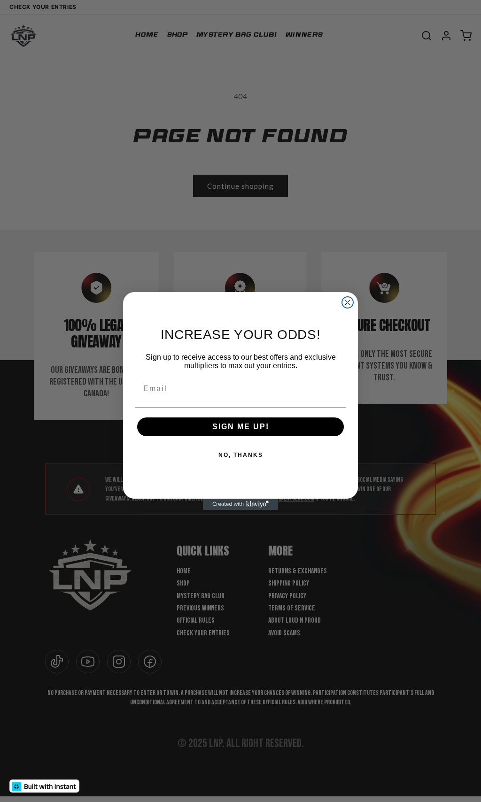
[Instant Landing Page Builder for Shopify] (44, 786)
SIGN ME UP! (240, 427)
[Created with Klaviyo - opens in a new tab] (240, 504)
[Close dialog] (347, 302)
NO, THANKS (240, 455)
